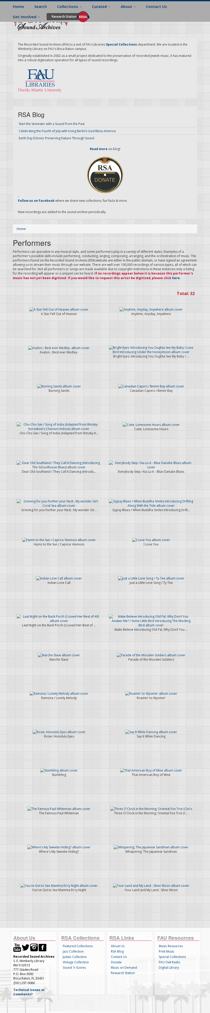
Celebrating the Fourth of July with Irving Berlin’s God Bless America (67, 131)
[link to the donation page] (105, 174)
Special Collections (172, 957)
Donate (116, 962)
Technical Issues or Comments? (29, 992)
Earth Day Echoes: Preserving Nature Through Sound (56, 138)
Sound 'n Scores (74, 967)
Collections (68, 6)
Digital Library (169, 967)
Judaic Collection (75, 957)
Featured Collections (78, 946)
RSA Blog (117, 951)
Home (18, 6)
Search (40, 6)
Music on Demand (124, 967)
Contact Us (156, 6)
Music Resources (171, 946)
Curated (100, 6)
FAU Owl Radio (169, 962)
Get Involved (25, 16)
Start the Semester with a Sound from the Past (52, 124)
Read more (99, 149)
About (127, 6)
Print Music (166, 951)
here (176, 278)
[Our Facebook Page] (42, 947)
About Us (117, 946)
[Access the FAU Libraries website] (41, 79)
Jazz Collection (73, 951)
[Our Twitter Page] (25, 947)
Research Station (64, 16)
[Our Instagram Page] (34, 947)
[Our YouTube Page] (17, 947)
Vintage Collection (76, 962)
